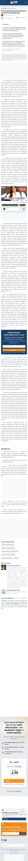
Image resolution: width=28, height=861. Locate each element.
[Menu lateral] (2, 2)
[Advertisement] (14, 662)
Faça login (18, 791)
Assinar (7, 781)
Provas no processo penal (8, 548)
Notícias (7, 849)
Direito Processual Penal (8, 544)
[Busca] (25, 2)
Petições (11, 849)
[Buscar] (25, 845)
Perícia (16, 558)
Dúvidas (12, 850)
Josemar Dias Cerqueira (13, 565)
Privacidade (23, 352)
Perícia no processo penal (8, 554)
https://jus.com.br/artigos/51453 (9, 606)
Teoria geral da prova (7, 558)
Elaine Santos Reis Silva (13, 590)
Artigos (2, 849)
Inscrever (14, 350)
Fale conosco (16, 852)
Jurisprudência (17, 849)
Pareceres (23, 849)
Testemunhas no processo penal (10, 551)
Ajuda (11, 852)
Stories (16, 850)
